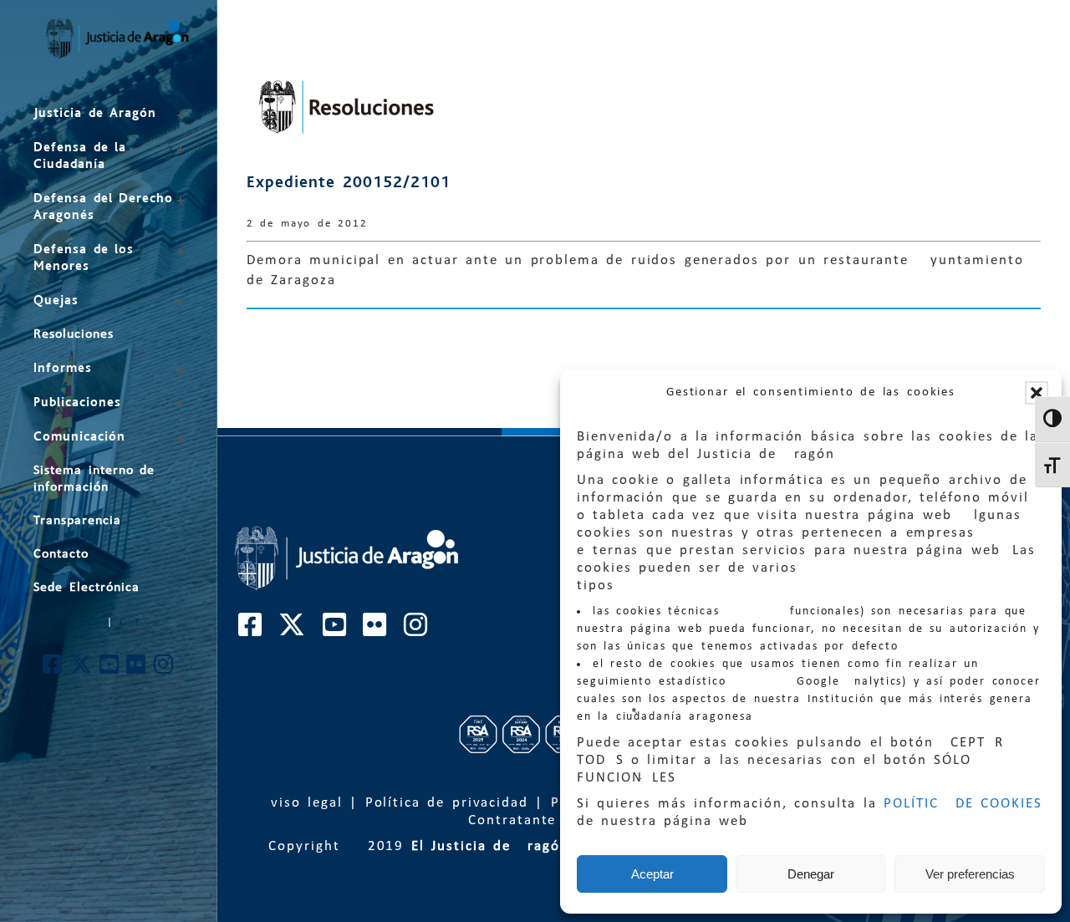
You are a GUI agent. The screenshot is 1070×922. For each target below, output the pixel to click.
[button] (1036, 393)
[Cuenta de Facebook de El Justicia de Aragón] (53, 669)
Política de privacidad (446, 803)
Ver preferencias (970, 874)
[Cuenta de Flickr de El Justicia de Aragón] (136, 669)
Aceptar (652, 874)
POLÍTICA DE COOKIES (963, 804)
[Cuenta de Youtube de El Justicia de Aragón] (109, 669)
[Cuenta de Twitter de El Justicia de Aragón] (82, 669)
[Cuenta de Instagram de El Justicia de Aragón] (164, 669)
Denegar (810, 874)
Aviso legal (302, 803)
